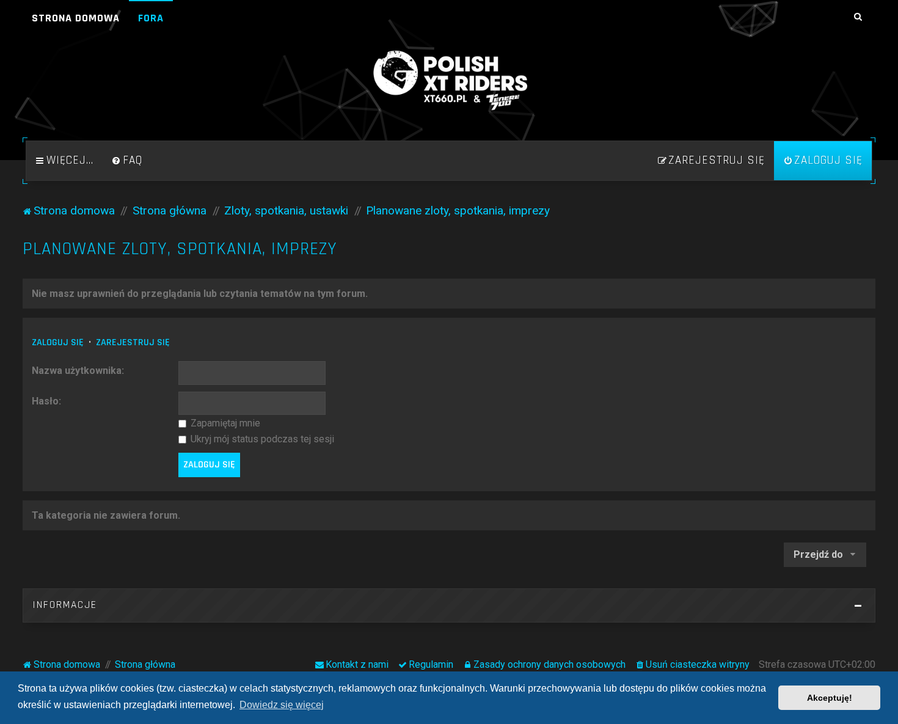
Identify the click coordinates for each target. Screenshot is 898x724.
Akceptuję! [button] (829, 698)
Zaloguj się (58, 342)
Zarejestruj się (133, 342)
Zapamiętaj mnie (224, 423)
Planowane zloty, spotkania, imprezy (180, 249)
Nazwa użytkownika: (78, 370)
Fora (151, 18)
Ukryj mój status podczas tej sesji (261, 439)
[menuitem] (127, 160)
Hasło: (46, 401)
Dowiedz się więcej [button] (281, 705)
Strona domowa (76, 18)
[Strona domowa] (449, 80)
